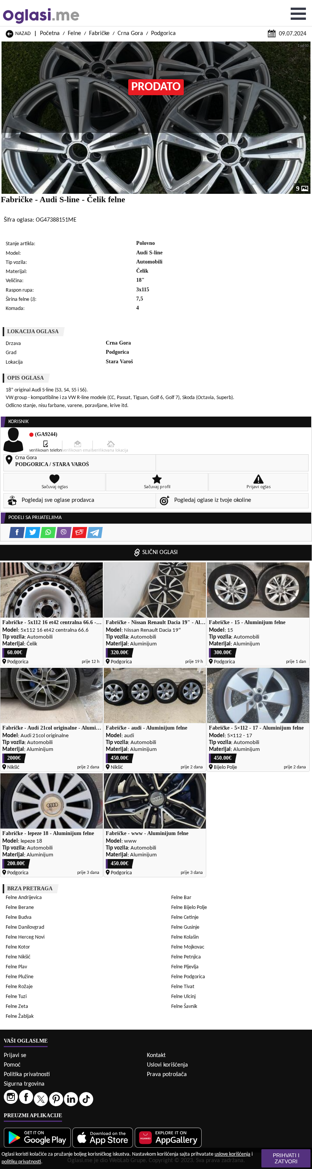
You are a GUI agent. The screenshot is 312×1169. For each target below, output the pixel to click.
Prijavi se (15, 1055)
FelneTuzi (16, 997)
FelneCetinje (185, 917)
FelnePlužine (19, 977)
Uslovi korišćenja (167, 1065)
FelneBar (181, 898)
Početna (50, 33)
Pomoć (12, 1065)
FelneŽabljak (19, 1016)
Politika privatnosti (27, 1075)
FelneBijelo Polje (189, 907)
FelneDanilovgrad (25, 927)
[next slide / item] (305, 118)
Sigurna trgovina (24, 1084)
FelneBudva (19, 917)
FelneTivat (182, 987)
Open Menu (298, 14)
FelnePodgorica (188, 977)
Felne (74, 33)
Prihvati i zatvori (286, 1158)
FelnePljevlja (185, 967)
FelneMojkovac (187, 947)
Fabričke (99, 33)
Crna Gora (130, 33)
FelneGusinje (185, 927)
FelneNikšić (18, 957)
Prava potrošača (167, 1075)
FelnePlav (16, 967)
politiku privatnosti (21, 1162)
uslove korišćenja (232, 1154)
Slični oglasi (160, 552)
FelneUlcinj (183, 997)
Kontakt (156, 1055)
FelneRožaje (19, 987)
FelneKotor (18, 947)
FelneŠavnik (184, 1006)
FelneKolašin (185, 937)
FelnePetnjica (186, 957)
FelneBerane (20, 907)
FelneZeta (17, 1006)
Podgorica (163, 33)
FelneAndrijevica (24, 898)
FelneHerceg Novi (25, 937)
